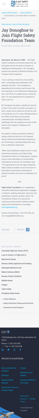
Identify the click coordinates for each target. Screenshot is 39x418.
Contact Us (24, 399)
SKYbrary (5, 375)
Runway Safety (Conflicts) (11, 276)
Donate (23, 368)
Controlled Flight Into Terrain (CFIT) (15, 251)
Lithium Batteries (9, 299)
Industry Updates (26, 13)
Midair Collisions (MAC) (11, 272)
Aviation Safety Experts (9, 13)
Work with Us (24, 396)
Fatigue (4, 285)
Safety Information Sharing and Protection (18, 303)
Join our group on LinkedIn (5, 412)
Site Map (32, 399)
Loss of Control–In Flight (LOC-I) (14, 255)
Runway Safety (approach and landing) (17, 264)
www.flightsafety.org (9, 207)
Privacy (22, 402)
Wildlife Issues (7, 281)
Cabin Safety (6, 289)
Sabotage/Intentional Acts (12, 268)
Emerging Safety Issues (11, 293)
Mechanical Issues (9, 259)
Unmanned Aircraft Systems (13, 307)
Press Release (7, 24)
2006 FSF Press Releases (20, 24)
